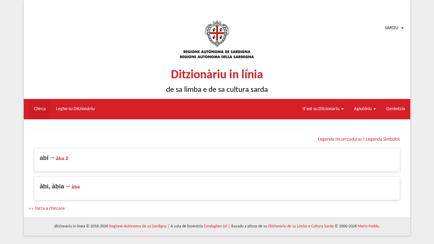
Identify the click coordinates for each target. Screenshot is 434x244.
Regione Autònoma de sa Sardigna (137, 226)
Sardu (391, 27)
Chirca (40, 108)
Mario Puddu (368, 226)
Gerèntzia (395, 108)
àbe (76, 186)
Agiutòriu (363, 108)
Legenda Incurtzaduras (340, 139)
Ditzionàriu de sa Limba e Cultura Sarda (301, 226)
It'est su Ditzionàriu (321, 108)
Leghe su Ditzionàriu (75, 108)
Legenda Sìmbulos (383, 139)
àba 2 (62, 158)
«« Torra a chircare (47, 208)
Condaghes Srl (215, 226)
